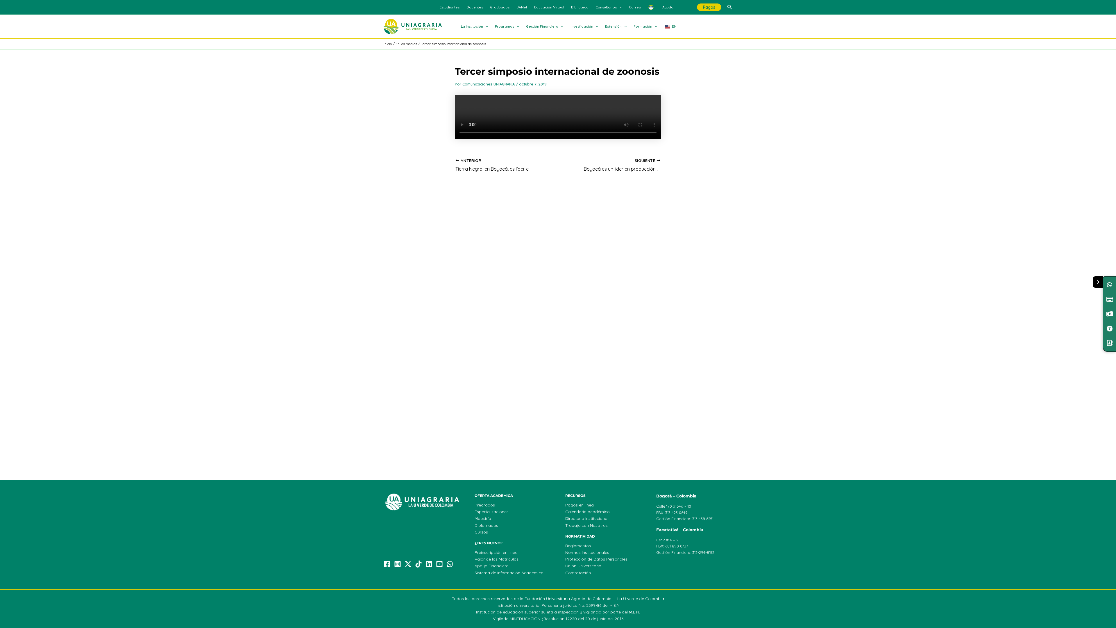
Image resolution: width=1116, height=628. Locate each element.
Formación (643, 26)
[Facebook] (387, 564)
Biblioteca (580, 7)
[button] (619, 7)
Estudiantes (449, 7)
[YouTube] (439, 564)
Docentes (474, 7)
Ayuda (667, 7)
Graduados (499, 7)
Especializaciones (492, 511)
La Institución (472, 26)
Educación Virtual (549, 7)
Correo (635, 7)
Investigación (581, 26)
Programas (504, 26)
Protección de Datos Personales (596, 559)
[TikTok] (418, 564)
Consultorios (606, 7)
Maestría (483, 518)
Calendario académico (587, 511)
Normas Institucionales (587, 552)
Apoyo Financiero (492, 565)
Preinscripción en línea (496, 552)
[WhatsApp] (449, 564)
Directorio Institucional (586, 518)
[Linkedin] (428, 564)
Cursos (481, 532)
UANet (521, 7)
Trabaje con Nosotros (586, 525)
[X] (408, 564)
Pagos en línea (579, 505)
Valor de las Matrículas (496, 559)
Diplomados (486, 525)
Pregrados (485, 505)
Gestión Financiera (542, 26)
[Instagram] (397, 564)
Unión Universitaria (583, 565)
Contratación (578, 572)
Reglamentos (578, 545)
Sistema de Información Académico (509, 572)
